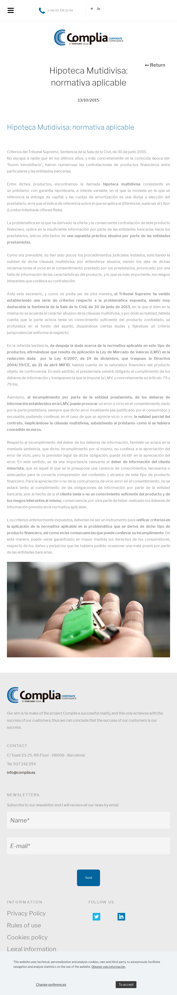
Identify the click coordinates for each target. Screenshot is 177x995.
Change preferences (51, 984)
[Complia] (88, 35)
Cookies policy (27, 937)
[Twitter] (92, 10)
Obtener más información (108, 966)
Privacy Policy (26, 913)
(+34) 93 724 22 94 (60, 10)
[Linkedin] (98, 10)
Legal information (31, 949)
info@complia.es (21, 772)
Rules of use (24, 925)
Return (157, 65)
